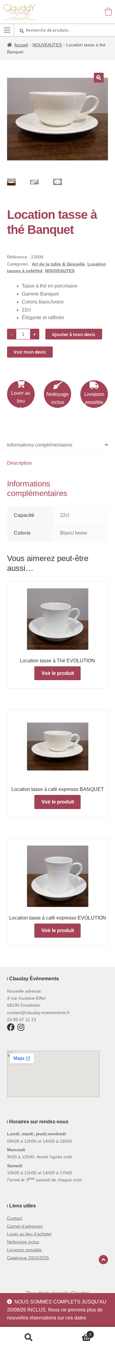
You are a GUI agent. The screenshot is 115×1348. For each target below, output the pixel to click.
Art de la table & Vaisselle (58, 263)
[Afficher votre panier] (108, 11)
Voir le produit (57, 673)
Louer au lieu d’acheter (29, 1233)
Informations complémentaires (39, 444)
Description (19, 463)
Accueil (21, 44)
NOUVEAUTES (47, 44)
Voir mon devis (30, 352)
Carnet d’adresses (25, 1226)
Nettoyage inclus (57, 398)
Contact (14, 1218)
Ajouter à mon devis (73, 334)
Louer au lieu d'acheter (21, 401)
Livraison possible (94, 398)
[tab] (57, 445)
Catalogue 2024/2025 (28, 1257)
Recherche (29, 1337)
